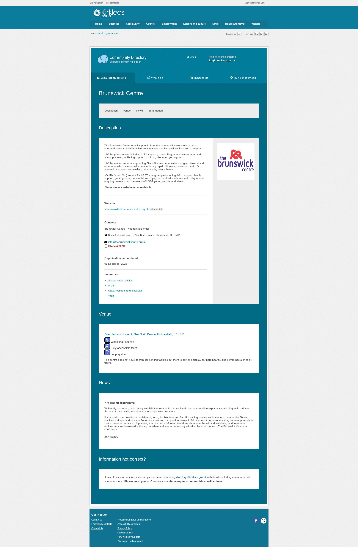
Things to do (201, 77)
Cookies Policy (125, 532)
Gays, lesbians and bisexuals (125, 290)
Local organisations (113, 77)
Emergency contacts (101, 524)
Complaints (97, 528)
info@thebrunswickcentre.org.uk (127, 241)
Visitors (255, 23)
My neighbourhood (245, 77)
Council (150, 23)
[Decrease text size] (261, 34)
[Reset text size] (256, 34)
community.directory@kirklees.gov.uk (184, 477)
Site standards (112, 3)
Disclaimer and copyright (130, 541)
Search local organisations (104, 33)
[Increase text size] (266, 34)
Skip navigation (96, 3)
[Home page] (108, 13)
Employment (169, 23)
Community (132, 23)
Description (111, 110)
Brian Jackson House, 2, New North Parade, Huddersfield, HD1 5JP (144, 334)
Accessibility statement (128, 524)
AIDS (111, 285)
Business (114, 23)
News (215, 23)
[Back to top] (239, 34)
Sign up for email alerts (255, 3)
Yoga (111, 295)
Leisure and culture (194, 23)
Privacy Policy (124, 528)
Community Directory (122, 59)
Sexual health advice (120, 280)
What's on (157, 77)
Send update (156, 110)
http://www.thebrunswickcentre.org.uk (126, 209)
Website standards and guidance (134, 519)
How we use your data (128, 537)
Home (98, 23)
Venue (127, 110)
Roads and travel (235, 23)
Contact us (96, 519)
